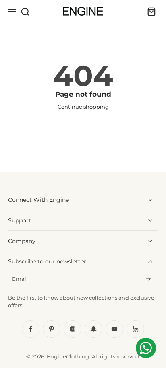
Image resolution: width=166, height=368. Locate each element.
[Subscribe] (148, 278)
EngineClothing (68, 357)
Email (20, 279)
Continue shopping (83, 107)
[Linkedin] (135, 329)
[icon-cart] (149, 11)
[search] (25, 11)
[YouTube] (114, 329)
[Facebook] (30, 329)
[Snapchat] (93, 329)
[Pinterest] (51, 329)
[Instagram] (72, 329)
